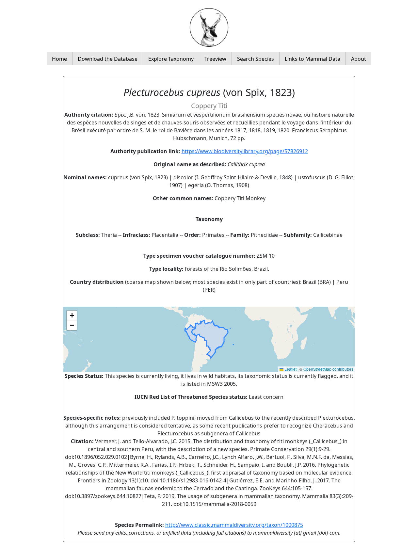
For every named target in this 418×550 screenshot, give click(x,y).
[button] (72, 315)
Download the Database (107, 58)
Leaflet (290, 369)
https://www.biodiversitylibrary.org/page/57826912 (245, 151)
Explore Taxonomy (171, 58)
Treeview (215, 58)
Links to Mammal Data (312, 58)
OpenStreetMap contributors (328, 369)
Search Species (255, 58)
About (358, 58)
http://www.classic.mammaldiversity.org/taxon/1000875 (234, 524)
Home (59, 58)
